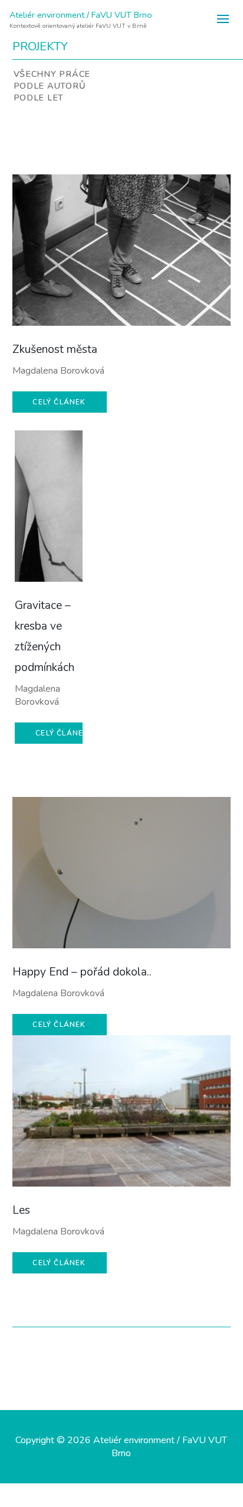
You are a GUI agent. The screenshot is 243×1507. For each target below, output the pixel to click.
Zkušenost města (54, 349)
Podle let (39, 97)
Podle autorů (50, 86)
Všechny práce (52, 74)
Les (21, 1210)
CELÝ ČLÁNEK (59, 402)
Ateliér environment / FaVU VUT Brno (80, 15)
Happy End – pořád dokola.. (82, 972)
